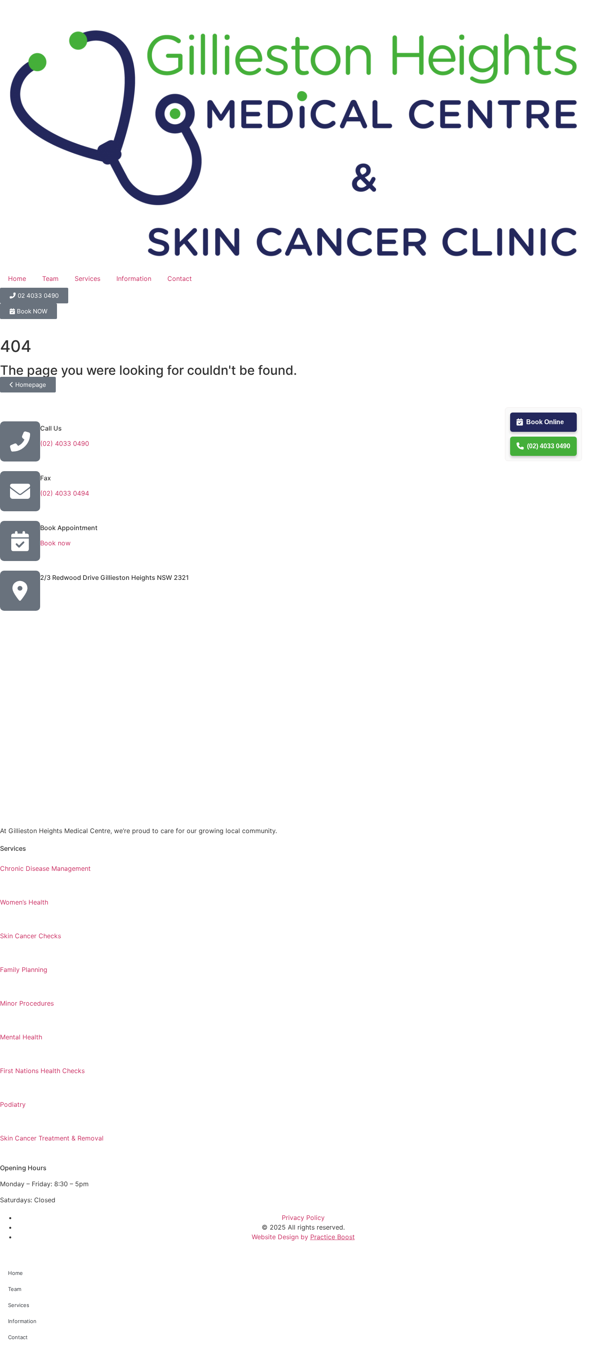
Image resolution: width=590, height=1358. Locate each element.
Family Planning (23, 970)
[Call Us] (20, 441)
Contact (179, 278)
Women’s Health (24, 902)
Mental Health (21, 1037)
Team (50, 278)
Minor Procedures (27, 1003)
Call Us (51, 428)
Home (17, 278)
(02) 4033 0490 (548, 446)
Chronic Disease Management (45, 868)
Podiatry (13, 1104)
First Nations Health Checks (42, 1071)
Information (133, 278)
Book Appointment (69, 528)
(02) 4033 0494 (64, 493)
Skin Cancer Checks (30, 936)
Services (87, 278)
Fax (45, 478)
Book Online (545, 422)
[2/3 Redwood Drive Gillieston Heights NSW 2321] (20, 591)
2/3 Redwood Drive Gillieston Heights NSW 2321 (114, 577)
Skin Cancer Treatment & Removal (52, 1138)
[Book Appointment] (20, 541)
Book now (55, 543)
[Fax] (20, 491)
